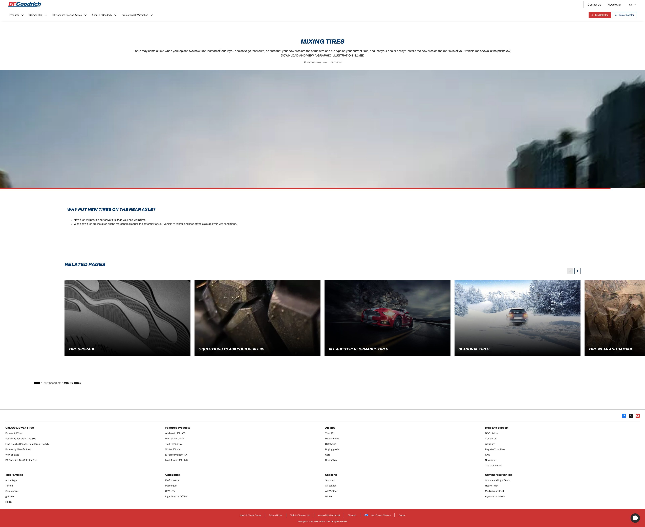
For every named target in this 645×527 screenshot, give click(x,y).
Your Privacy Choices (381, 515)
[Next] (577, 271)
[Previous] (570, 271)
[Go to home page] (24, 5)
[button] (635, 518)
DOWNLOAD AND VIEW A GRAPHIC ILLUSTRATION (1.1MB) (322, 55)
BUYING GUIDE (52, 383)
